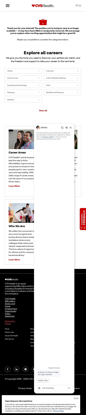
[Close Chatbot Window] (70, 127)
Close (76, 398)
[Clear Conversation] (62, 127)
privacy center (47, 137)
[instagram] (25, 369)
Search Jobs (9, 332)
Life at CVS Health (11, 336)
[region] (54, 257)
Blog (32, 339)
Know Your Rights (10, 322)
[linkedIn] (16, 369)
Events (32, 342)
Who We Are (9, 339)
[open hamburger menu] (7, 5)
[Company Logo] (43, 5)
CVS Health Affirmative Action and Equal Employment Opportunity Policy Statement (11, 307)
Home (7, 329)
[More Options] (39, 388)
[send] (69, 388)
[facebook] (7, 369)
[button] (43, 110)
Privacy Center (25, 388)
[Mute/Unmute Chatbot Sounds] (66, 127)
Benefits (33, 329)
